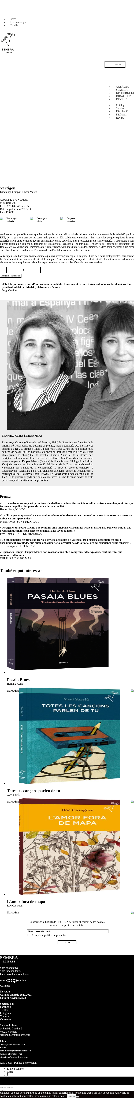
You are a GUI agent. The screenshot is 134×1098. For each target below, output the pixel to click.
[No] (77, 1096)
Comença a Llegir (42, 219)
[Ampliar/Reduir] (1, 1087)
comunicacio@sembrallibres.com (15, 1051)
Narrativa (13, 690)
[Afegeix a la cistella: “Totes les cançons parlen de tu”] (132, 802)
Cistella (14, 25)
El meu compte (15, 1068)
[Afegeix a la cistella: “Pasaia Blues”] (132, 691)
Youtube (4, 1016)
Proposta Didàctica (71, 219)
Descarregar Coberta (11, 219)
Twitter (4, 1010)
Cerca (10, 1071)
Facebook (5, 1006)
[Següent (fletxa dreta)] (4, 1090)
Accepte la (48, 935)
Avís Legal (6, 1062)
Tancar (71, 1096)
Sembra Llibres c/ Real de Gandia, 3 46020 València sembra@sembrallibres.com (15, 1030)
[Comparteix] (8, 1087)
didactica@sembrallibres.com (14, 1057)
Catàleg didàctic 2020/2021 (16, 994)
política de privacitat (55, 935)
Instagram (5, 1013)
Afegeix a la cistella (10, 275)
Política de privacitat (25, 1062)
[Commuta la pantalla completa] (4, 1087)
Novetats (5, 991)
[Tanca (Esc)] (11, 1087)
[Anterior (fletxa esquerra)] (1, 1090)
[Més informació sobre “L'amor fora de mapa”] (132, 913)
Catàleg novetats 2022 (13, 997)
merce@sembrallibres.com (12, 1044)
